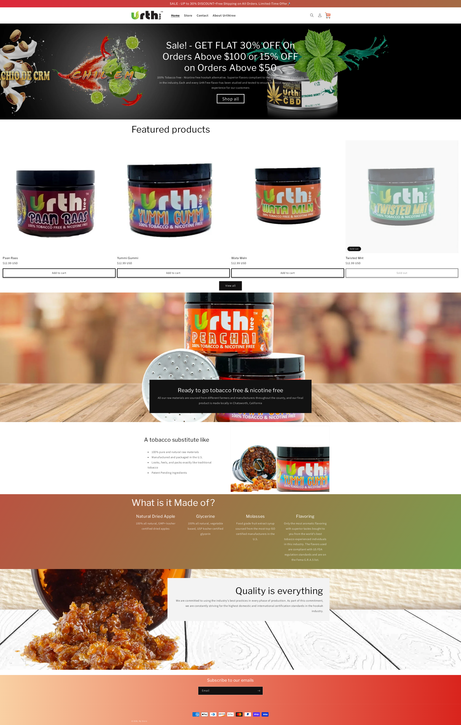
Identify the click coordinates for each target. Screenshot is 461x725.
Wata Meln (239, 258)
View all (230, 285)
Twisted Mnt (355, 258)
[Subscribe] (259, 691)
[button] (312, 15)
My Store (143, 721)
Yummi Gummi (127, 258)
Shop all (230, 99)
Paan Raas (10, 258)
